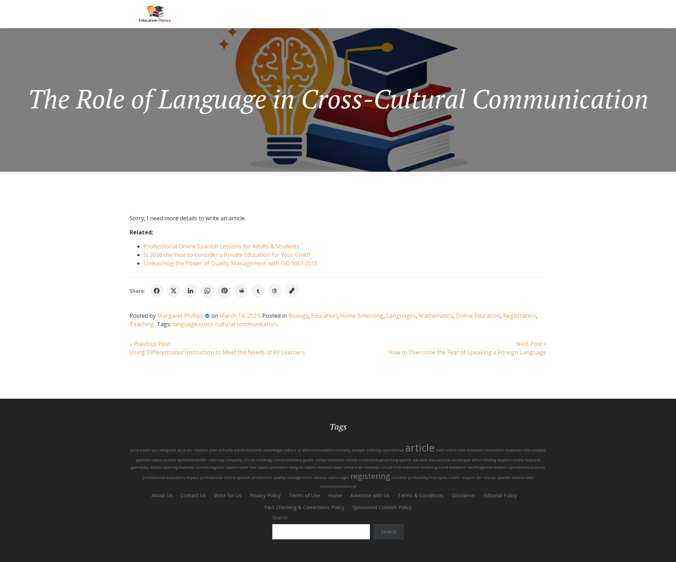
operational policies (526, 467)
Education (324, 316)
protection (262, 477)
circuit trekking (257, 459)
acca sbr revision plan (197, 450)
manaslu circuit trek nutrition (391, 467)
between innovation (486, 450)
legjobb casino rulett (229, 467)
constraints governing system (385, 459)
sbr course (486, 477)
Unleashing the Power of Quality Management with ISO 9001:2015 (231, 263)
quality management (292, 477)
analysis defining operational (378, 450)
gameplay (140, 467)
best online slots (451, 450)
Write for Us (228, 495)
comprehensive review (336, 459)
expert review (510, 459)
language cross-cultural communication (225, 324)
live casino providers (268, 467)
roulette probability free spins (419, 477)
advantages (273, 450)
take (530, 477)
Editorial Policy (500, 495)
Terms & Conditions (421, 495)
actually (226, 450)
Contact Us (193, 495)
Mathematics (436, 316)
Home (335, 495)
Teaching (142, 324)
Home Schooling (361, 316)
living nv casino (302, 467)
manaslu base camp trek (340, 467)
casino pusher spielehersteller (179, 459)
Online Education (478, 316)
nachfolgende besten (487, 467)
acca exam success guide (153, 450)
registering (370, 476)
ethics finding (484, 459)
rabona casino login (331, 477)
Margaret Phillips (180, 316)
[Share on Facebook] (156, 290)
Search (280, 517)
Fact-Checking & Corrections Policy (304, 507)
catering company (225, 459)
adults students (248, 450)
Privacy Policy (265, 495)
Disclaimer (464, 495)
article (420, 448)
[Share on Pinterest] (224, 290)
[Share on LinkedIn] (190, 290)
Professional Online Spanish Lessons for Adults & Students (221, 246)
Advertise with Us (370, 495)
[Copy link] (292, 290)
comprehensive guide (293, 459)
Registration (519, 316)
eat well (420, 459)
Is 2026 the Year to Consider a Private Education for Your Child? (227, 255)
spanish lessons (510, 477)
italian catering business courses (179, 467)
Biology (298, 316)
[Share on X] (173, 290)
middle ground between (443, 467)
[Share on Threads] (275, 290)
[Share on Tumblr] (258, 290)
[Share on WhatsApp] (207, 290)
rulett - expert (462, 477)
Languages (401, 316)
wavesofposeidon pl (338, 486)
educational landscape (449, 459)
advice (290, 450)
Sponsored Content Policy (382, 507)
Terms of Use (304, 495)
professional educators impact (171, 477)
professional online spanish (225, 477)
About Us (162, 495)
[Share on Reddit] (241, 290)
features (532, 459)
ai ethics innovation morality (324, 450)
